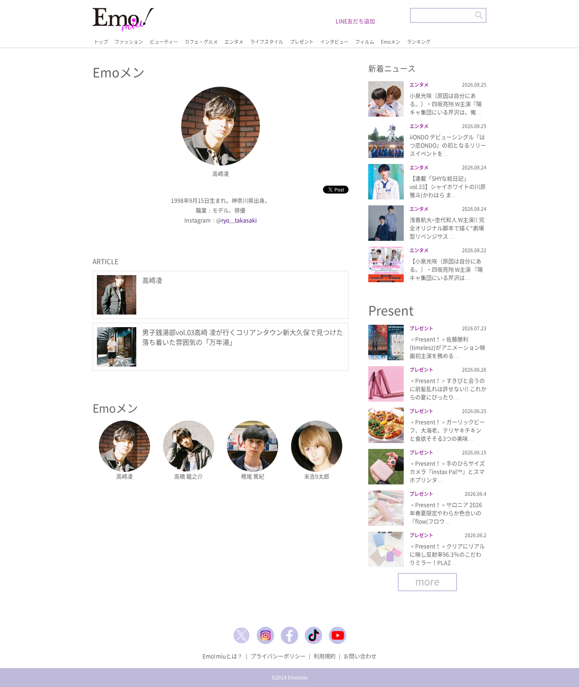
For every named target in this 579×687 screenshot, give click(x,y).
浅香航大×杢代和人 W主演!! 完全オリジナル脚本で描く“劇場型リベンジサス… (447, 228)
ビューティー (164, 41)
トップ (101, 41)
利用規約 (325, 656)
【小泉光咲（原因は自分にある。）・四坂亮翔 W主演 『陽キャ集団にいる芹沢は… (446, 269)
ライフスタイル (266, 41)
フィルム (364, 41)
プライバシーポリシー (278, 656)
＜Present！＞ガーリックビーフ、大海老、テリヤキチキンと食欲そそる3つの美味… (447, 430)
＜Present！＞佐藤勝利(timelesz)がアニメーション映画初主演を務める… (447, 347)
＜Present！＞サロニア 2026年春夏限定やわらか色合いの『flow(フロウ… (446, 513)
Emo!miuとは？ (222, 656)
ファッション (129, 41)
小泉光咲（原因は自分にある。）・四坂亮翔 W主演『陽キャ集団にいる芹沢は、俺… (446, 103)
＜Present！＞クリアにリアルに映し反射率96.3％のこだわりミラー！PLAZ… (447, 554)
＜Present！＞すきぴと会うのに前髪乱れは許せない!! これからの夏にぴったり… (448, 388)
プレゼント (302, 41)
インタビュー (334, 41)
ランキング (419, 41)
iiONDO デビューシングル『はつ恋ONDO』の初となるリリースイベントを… (448, 145)
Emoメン (390, 41)
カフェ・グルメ (201, 41)
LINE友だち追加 (355, 21)
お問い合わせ (360, 656)
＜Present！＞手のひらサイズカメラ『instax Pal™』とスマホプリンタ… (447, 471)
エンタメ (234, 41)
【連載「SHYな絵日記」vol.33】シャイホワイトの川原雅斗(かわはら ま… (448, 186)
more (427, 581)
